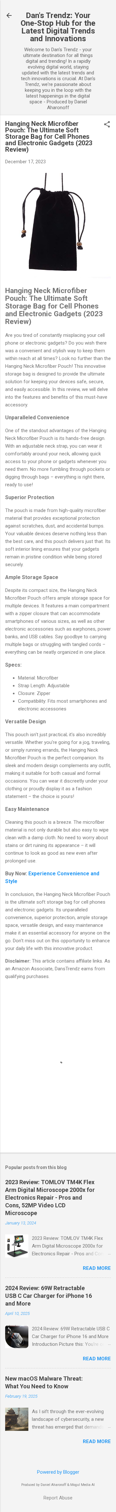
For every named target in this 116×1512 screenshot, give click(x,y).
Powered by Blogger (58, 1472)
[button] (107, 124)
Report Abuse (58, 1498)
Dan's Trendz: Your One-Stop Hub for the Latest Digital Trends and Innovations (58, 27)
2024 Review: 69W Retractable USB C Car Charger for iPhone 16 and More (48, 1296)
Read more (97, 1268)
